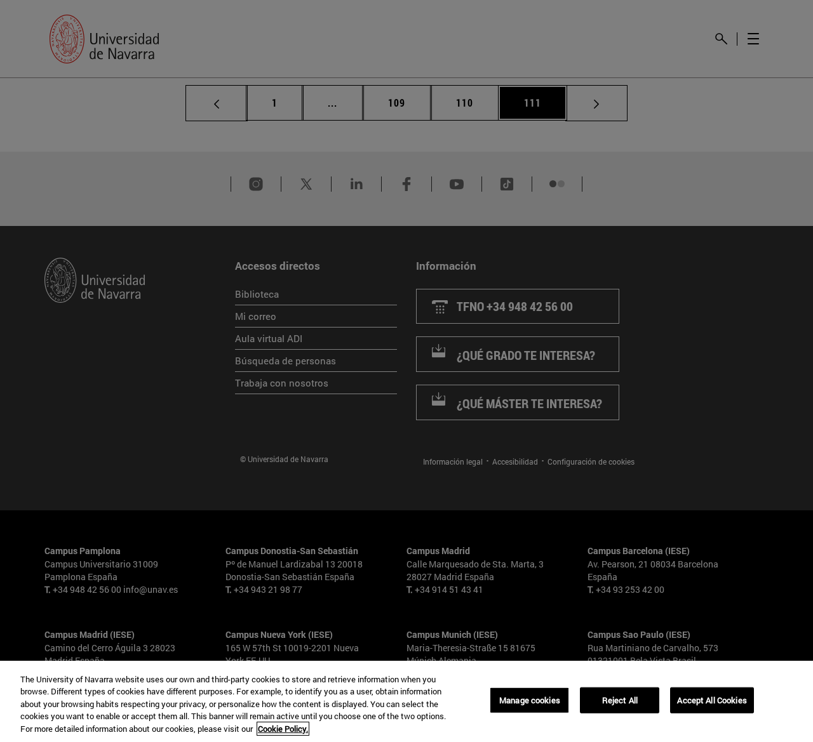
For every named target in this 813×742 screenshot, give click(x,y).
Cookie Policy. (283, 728)
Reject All (620, 700)
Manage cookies (529, 700)
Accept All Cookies (711, 700)
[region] (406, 701)
